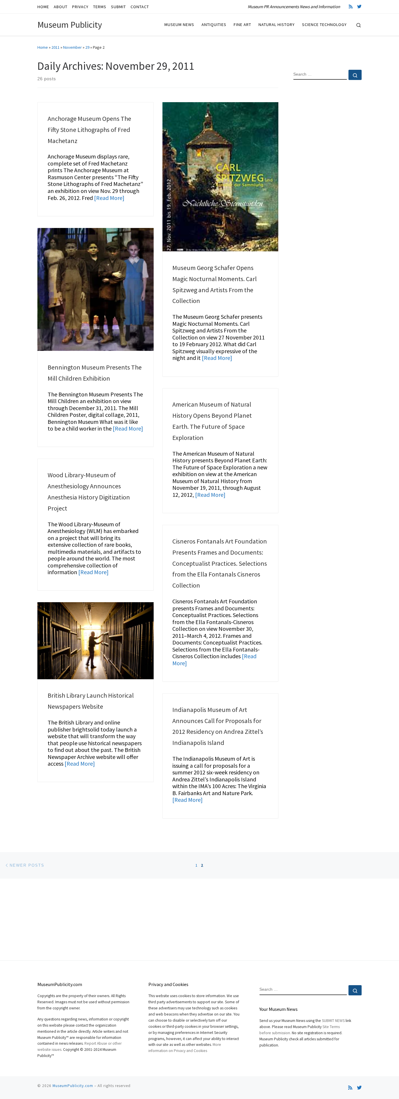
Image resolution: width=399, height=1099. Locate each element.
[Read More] (109, 197)
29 (87, 47)
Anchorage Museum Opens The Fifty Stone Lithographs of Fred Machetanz (89, 129)
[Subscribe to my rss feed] (351, 6)
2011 (55, 47)
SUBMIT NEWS (333, 1020)
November (72, 47)
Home (42, 47)
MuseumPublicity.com (73, 1085)
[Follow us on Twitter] (359, 6)
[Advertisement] (327, 179)
